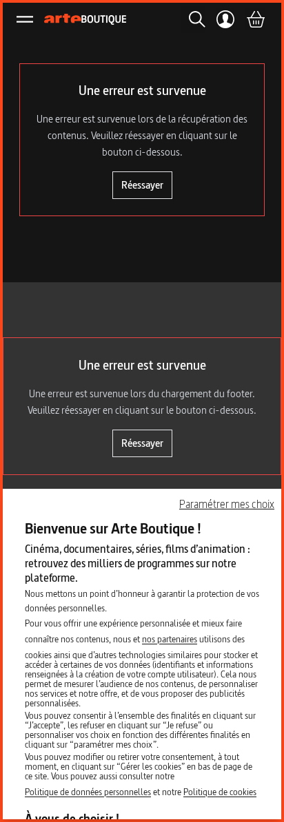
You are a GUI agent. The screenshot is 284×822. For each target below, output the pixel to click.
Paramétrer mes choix (226, 504)
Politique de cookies (219, 792)
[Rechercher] (193, 19)
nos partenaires (169, 639)
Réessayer (142, 185)
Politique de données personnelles (88, 792)
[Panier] (255, 19)
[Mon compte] (225, 19)
